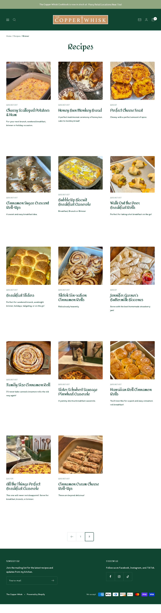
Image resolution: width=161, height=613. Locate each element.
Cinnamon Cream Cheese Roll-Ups (78, 486)
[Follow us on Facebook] (110, 576)
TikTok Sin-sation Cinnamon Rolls (72, 298)
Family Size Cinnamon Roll (28, 385)
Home (8, 36)
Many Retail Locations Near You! (105, 4)
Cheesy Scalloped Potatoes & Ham (27, 113)
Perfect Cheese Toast (126, 110)
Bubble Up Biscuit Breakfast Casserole (74, 202)
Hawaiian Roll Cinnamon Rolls (131, 392)
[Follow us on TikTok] (127, 576)
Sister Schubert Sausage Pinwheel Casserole (77, 392)
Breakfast (12, 105)
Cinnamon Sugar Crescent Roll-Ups (27, 205)
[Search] (14, 19)
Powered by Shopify (36, 594)
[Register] (53, 580)
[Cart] (153, 19)
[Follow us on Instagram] (119, 576)
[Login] (146, 19)
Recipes (17, 36)
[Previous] (71, 536)
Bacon (9, 478)
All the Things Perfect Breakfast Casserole (23, 486)
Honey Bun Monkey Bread (80, 110)
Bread (113, 105)
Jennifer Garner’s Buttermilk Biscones (126, 298)
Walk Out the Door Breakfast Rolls (125, 205)
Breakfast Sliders (20, 295)
